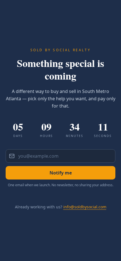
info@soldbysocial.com (84, 206)
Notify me (61, 173)
